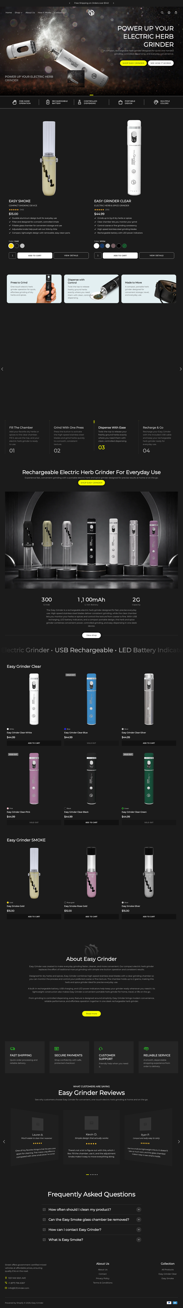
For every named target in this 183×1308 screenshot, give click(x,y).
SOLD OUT (91, 743)
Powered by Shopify (14, 1303)
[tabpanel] (91, 51)
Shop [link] (17, 12)
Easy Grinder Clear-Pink (18, 812)
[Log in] (169, 12)
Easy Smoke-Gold (15, 906)
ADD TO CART (34, 256)
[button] (113, 3)
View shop (91, 635)
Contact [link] (58, 12)
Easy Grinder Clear (168, 1274)
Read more (91, 1013)
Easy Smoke (168, 1278)
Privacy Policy (102, 1278)
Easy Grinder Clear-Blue (76, 732)
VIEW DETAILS (71, 255)
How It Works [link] (44, 12)
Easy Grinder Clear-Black (76, 812)
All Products (168, 1269)
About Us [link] (30, 12)
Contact (103, 1274)
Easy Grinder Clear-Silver (134, 732)
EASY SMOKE (19, 201)
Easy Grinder (37, 1303)
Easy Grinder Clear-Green (134, 812)
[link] (162, 12)
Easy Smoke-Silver (131, 906)
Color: (14, 241)
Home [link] (9, 12)
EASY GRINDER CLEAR (112, 201)
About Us (102, 1269)
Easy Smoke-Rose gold (75, 906)
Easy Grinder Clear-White (19, 732)
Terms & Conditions (102, 1283)
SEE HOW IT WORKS (161, 63)
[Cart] (176, 12)
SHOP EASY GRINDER (133, 63)
